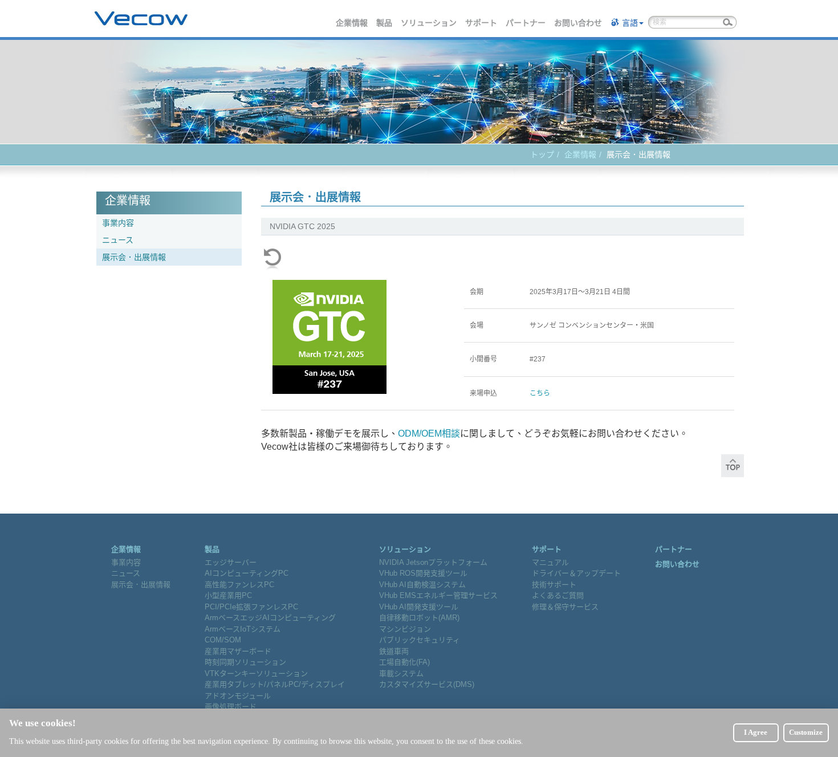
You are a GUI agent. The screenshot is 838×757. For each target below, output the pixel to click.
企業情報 (352, 22)
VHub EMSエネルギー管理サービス (438, 595)
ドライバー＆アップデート (576, 573)
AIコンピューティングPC (246, 573)
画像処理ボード (231, 706)
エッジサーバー (231, 562)
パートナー (526, 22)
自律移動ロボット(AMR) (419, 617)
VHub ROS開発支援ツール (423, 573)
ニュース (117, 240)
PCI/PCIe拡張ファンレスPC (251, 607)
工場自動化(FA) (404, 662)
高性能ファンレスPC (239, 584)
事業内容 (118, 222)
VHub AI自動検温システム (422, 584)
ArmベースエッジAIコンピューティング (270, 617)
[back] (272, 259)
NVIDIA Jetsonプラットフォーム (433, 562)
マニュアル (550, 562)
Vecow (141, 19)
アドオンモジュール (238, 695)
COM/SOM (223, 640)
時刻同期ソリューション (245, 662)
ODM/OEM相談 (429, 433)
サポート (481, 22)
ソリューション (429, 22)
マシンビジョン (405, 629)
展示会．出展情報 (134, 257)
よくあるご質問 (558, 595)
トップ (542, 154)
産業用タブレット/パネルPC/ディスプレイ (275, 684)
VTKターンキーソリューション (256, 673)
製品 (384, 22)
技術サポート (554, 584)
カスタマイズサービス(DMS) (426, 684)
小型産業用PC (228, 595)
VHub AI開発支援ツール (418, 607)
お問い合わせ (578, 22)
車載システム (401, 673)
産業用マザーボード (238, 651)
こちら (540, 393)
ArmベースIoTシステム (242, 629)
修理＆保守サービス (565, 607)
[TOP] (732, 469)
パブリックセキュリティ (419, 640)
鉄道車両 (394, 651)
